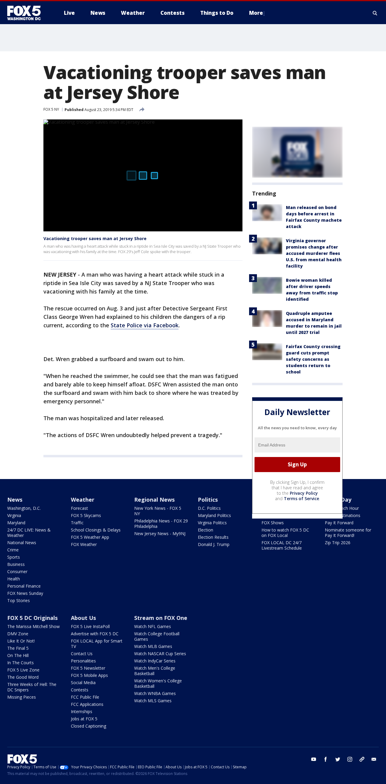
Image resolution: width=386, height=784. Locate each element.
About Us (83, 617)
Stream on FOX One (160, 617)
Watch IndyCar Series (155, 661)
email (374, 759)
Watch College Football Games (156, 636)
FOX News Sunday (25, 593)
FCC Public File (85, 697)
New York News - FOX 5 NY (157, 510)
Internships (81, 711)
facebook (326, 759)
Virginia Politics (212, 522)
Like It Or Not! (21, 641)
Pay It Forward (339, 522)
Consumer (17, 571)
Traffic (77, 522)
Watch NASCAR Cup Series (160, 653)
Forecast (79, 508)
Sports (13, 557)
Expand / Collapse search (375, 12)
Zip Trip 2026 (337, 542)
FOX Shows (272, 522)
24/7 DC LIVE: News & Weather (29, 532)
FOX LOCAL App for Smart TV (96, 643)
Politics (208, 499)
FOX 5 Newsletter (88, 668)
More (256, 12)
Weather (82, 499)
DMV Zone (17, 633)
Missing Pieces (21, 697)
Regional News (154, 499)
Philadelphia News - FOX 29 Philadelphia (161, 523)
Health (13, 579)
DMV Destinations (342, 515)
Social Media (83, 682)
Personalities (83, 661)
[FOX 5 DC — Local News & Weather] (27, 13)
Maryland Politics (214, 515)
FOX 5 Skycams (86, 515)
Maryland (16, 522)
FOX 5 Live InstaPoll (90, 626)
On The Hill (18, 655)
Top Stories (18, 600)
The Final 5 (18, 648)
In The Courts (20, 662)
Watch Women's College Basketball (158, 683)
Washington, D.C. (24, 508)
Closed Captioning (88, 726)
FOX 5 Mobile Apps (89, 675)
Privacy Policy (304, 493)
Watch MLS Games (153, 700)
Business (16, 564)
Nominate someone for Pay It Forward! (348, 532)
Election (205, 530)
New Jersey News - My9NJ (159, 533)
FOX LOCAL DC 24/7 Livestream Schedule (281, 545)
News (14, 499)
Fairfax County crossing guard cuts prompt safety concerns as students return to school (313, 359)
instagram (350, 759)
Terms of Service (301, 498)
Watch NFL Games (152, 626)
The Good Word (23, 677)
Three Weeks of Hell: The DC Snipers (31, 687)
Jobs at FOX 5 (84, 719)
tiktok (362, 759)
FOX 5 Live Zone (23, 670)
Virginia (14, 515)
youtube (313, 759)
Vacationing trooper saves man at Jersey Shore (95, 238)
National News (21, 542)
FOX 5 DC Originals (32, 617)
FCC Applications (87, 704)
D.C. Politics (209, 508)
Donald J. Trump (213, 544)
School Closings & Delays (96, 530)
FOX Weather (84, 544)
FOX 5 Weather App (90, 537)
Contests (79, 690)
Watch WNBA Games (155, 693)
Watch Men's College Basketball (154, 670)
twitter (338, 759)
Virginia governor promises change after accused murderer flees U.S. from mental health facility (314, 253)
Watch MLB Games (153, 646)
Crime (13, 550)
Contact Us (82, 653)
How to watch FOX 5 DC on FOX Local (285, 532)
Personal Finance (24, 586)
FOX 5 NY (51, 109)
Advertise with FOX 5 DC (95, 633)
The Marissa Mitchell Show (33, 626)
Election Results (213, 537)
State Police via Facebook (145, 325)
